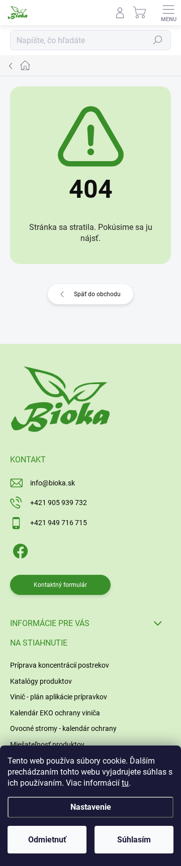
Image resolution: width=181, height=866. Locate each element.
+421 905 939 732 (58, 503)
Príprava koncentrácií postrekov (59, 665)
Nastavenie (90, 807)
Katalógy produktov (41, 681)
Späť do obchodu (97, 294)
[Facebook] (19, 549)
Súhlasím (134, 839)
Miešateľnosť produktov (47, 744)
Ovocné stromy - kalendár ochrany (63, 728)
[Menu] (168, 12)
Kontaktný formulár (60, 584)
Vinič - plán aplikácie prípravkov (58, 697)
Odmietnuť (47, 839)
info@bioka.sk (52, 483)
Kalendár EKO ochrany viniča (55, 713)
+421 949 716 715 (58, 523)
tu (125, 783)
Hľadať (157, 40)
